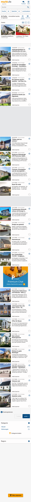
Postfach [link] (23, 3)
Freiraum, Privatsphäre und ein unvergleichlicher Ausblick (19, 170)
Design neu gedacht (18, 224)
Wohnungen (15, 429)
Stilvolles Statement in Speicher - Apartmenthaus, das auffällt (18, 366)
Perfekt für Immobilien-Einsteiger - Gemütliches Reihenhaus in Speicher (19, 65)
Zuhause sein (16, 381)
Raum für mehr (16, 184)
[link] (8, 33)
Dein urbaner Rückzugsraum (16, 336)
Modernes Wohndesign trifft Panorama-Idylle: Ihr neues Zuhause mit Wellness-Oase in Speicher (19, 155)
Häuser (15, 427)
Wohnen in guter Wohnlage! (17, 351)
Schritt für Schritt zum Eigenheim (18, 95)
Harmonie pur (16, 239)
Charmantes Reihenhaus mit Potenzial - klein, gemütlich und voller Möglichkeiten (19, 291)
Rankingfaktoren (8, 412)
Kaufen (4, 11)
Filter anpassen (16, 495)
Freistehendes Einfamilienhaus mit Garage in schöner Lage (19, 210)
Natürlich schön (16, 396)
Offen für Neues (17, 321)
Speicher (14, 11)
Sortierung (28, 17)
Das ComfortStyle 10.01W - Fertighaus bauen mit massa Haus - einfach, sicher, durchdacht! (19, 255)
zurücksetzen (26, 11)
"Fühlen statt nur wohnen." (17, 140)
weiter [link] (25, 416)
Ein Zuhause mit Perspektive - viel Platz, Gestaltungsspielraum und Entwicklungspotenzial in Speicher (19, 80)
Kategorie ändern (16, 433)
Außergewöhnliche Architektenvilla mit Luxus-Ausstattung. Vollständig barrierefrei (19, 50)
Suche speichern (23, 18)
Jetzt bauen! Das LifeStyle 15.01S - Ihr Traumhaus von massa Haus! (19, 306)
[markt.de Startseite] (6, 2)
